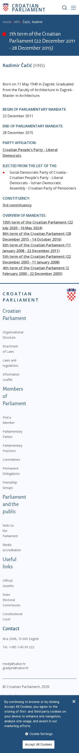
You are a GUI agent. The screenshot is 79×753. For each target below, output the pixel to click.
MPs (17, 22)
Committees (11, 459)
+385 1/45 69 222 (21, 647)
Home (7, 22)
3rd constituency (17, 205)
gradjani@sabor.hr (16, 668)
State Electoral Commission (11, 599)
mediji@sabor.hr (14, 664)
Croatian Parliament (29, 7)
